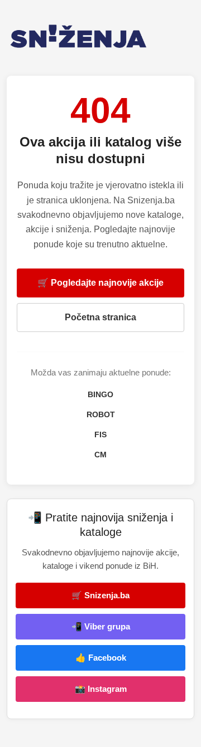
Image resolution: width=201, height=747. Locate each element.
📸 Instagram (101, 689)
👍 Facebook (100, 657)
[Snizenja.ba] (100, 36)
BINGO (100, 394)
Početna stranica (100, 317)
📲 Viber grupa (100, 626)
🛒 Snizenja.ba (100, 595)
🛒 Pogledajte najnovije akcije (100, 282)
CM (100, 454)
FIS (100, 434)
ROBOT (101, 414)
